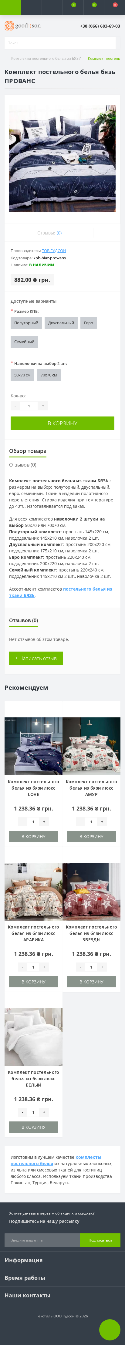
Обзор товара (27, 450)
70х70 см (49, 375)
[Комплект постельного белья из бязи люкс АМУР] (91, 746)
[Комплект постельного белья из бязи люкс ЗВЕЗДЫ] (91, 892)
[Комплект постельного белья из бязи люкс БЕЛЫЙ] (33, 1037)
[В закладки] (56, 710)
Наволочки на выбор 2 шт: (39, 363)
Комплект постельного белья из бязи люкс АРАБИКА (33, 933)
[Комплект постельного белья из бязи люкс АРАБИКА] (33, 892)
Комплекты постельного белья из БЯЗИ (46, 58)
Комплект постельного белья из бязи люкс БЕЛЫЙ (33, 1078)
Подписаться (100, 1240)
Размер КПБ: (25, 311)
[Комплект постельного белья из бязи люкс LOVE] (33, 746)
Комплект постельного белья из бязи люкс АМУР (91, 788)
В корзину (62, 423)
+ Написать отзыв (36, 658)
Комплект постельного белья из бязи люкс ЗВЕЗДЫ (91, 933)
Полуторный (26, 322)
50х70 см (22, 375)
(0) (59, 233)
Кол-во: (18, 396)
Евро (88, 322)
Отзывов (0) (22, 464)
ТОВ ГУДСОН (54, 250)
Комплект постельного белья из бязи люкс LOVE (33, 788)
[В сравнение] (56, 719)
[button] (52, 7)
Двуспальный (61, 322)
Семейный (24, 341)
